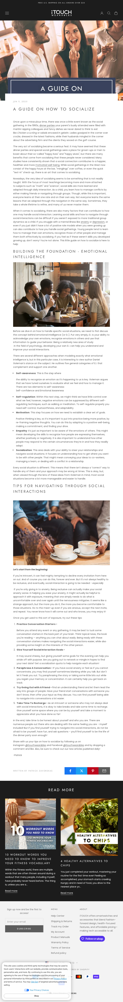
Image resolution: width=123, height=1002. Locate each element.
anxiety (85, 221)
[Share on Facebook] (70, 770)
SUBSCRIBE (24, 928)
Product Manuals (60, 937)
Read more (11, 890)
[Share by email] (104, 770)
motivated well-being (47, 165)
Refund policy (58, 953)
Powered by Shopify (78, 969)
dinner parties (47, 125)
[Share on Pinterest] (93, 770)
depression (98, 221)
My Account (58, 931)
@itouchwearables (35, 745)
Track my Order (60, 926)
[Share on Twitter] (81, 770)
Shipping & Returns (61, 921)
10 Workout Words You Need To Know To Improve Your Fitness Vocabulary (28, 859)
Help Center (57, 915)
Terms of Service (60, 947)
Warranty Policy (60, 942)
